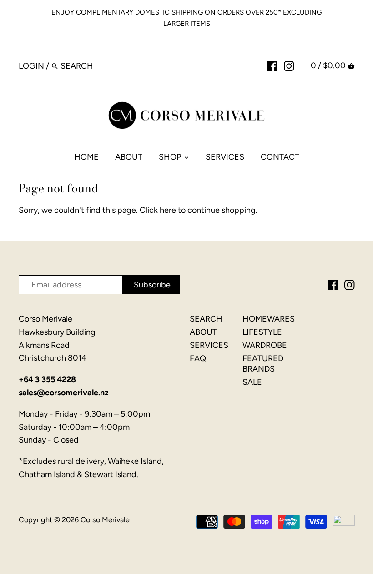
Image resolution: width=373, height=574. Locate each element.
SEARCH (206, 319)
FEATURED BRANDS (262, 363)
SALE (252, 382)
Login (31, 66)
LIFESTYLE (262, 332)
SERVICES (209, 345)
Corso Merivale (105, 519)
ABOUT (203, 332)
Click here (158, 210)
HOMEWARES (268, 319)
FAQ (198, 358)
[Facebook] (272, 65)
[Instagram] (289, 65)
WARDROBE (264, 345)
